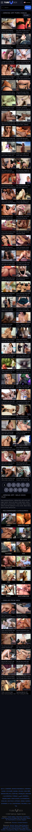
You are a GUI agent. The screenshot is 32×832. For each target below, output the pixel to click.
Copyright (6, 826)
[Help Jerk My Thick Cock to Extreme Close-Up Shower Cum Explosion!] (23, 211)
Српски (17, 801)
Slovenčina (7, 796)
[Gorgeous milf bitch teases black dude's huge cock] (8, 148)
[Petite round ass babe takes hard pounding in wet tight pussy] (8, 687)
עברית (10, 803)
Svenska (27, 788)
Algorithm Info (7, 828)
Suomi (3, 791)
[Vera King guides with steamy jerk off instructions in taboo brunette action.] (23, 458)
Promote (14, 822)
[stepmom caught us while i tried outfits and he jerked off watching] (23, 350)
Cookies (3, 829)
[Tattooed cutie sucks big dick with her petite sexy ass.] (8, 381)
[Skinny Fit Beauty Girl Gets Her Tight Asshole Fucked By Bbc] (23, 641)
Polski (21, 791)
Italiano (24, 803)
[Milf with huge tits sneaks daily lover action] (23, 227)
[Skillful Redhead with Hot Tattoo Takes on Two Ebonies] (8, 365)
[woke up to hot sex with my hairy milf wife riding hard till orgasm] (23, 365)
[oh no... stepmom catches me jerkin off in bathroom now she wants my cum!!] (23, 319)
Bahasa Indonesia (18, 788)
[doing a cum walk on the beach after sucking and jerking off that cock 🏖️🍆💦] (23, 148)
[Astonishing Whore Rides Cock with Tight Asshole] (8, 334)
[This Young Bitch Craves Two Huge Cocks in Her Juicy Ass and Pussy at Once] (8, 102)
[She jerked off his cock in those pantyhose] (23, 273)
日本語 (23, 801)
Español (25, 796)
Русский (9, 791)
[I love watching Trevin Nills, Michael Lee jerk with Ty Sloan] (23, 288)
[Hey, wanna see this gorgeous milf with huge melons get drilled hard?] (8, 165)
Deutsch (11, 801)
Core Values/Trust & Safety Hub (10, 818)
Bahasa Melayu (6, 793)
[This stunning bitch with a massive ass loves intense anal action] (8, 87)
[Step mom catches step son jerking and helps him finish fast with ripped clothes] (23, 304)
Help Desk (19, 816)
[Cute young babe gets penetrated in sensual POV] (8, 180)
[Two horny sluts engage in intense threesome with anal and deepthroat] (8, 71)
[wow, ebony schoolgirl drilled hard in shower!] (8, 304)
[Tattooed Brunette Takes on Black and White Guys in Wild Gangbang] (23, 87)
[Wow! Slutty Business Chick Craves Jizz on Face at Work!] (8, 242)
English (4, 801)
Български (16, 803)
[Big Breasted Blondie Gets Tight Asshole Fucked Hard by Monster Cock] (8, 118)
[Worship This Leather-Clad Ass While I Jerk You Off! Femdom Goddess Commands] (23, 381)
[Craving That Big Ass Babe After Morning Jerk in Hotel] (23, 671)
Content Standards (15, 826)
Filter (27, 15)
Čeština (14, 793)
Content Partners (22, 822)
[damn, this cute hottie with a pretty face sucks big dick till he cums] (8, 133)
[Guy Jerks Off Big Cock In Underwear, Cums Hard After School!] (23, 25)
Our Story (23, 818)
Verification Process (25, 829)
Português (15, 798)
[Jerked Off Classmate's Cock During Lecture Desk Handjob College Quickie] (23, 41)
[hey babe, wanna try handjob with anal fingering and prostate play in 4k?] (23, 102)
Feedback (26, 816)
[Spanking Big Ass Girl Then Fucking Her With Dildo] (23, 687)
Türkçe (14, 796)
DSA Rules (25, 826)
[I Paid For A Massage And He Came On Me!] (23, 427)
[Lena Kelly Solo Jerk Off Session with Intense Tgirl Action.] (23, 473)
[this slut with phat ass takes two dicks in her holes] (8, 211)
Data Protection (23, 825)
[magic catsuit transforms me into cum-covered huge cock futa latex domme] (23, 71)
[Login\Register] (21, 2)
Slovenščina (24, 798)
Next (25, 490)
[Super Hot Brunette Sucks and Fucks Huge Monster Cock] (8, 273)
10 (20, 490)
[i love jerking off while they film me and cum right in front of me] (23, 396)
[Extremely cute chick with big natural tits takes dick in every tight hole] (8, 396)
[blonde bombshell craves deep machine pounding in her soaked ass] (23, 625)
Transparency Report (13, 829)
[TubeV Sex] (10, 2)
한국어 (3, 788)
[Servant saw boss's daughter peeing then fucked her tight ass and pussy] (23, 610)
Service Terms (14, 825)
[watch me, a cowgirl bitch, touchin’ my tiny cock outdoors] (8, 288)
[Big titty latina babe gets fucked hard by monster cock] (23, 656)
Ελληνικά (4, 803)
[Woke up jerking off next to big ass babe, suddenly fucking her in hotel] (23, 118)
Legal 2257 (25, 828)
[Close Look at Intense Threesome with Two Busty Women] (8, 196)
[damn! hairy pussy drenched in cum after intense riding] (8, 41)
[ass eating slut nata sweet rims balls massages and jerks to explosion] (23, 257)
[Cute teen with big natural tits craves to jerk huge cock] (8, 350)
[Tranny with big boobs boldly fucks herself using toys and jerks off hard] (23, 133)
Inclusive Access (16, 828)
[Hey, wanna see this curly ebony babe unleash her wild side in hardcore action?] (8, 473)
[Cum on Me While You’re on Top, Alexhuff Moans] (23, 196)
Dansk (15, 791)
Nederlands (6, 798)
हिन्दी (29, 791)
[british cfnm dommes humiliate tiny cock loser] (23, 334)
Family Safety (11, 816)
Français (22, 793)
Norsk (28, 801)
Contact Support (21, 819)
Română (8, 788)
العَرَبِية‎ (20, 796)
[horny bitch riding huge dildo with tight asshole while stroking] (8, 427)
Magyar (28, 793)
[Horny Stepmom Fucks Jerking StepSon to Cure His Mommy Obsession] (23, 411)
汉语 (25, 791)
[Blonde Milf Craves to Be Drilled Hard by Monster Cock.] (8, 656)
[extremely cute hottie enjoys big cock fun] (8, 319)
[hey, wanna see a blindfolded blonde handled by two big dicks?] (8, 411)
